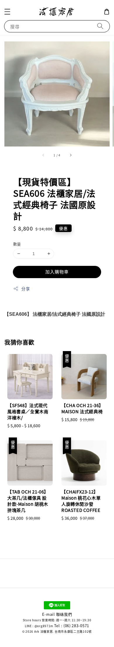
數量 (17, 244)
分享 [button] (25, 289)
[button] (7, 11)
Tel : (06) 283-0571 (71, 625)
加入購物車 (57, 271)
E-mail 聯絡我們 (57, 614)
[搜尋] (100, 26)
